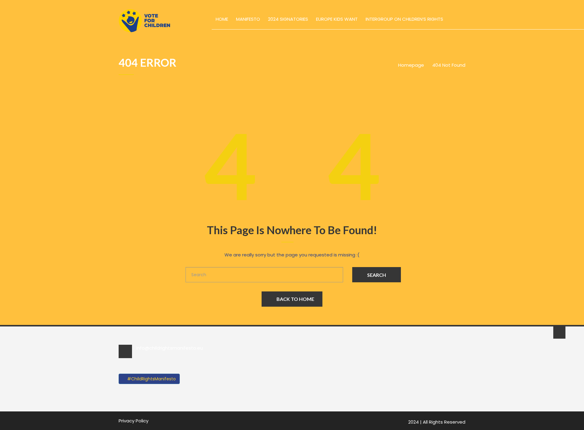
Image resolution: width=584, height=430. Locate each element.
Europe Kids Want (337, 19)
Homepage (411, 65)
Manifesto (248, 19)
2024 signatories (288, 19)
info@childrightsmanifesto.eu (169, 348)
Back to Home (295, 299)
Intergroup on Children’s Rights (404, 19)
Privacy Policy (133, 421)
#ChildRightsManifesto (151, 379)
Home (222, 19)
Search (376, 275)
